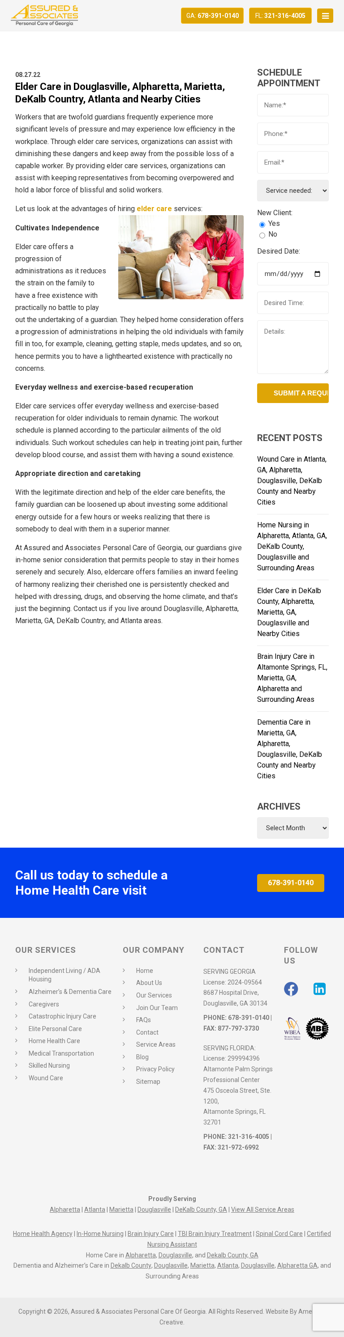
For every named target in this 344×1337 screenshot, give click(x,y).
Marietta (121, 1209)
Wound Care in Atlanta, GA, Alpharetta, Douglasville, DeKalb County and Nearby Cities (292, 480)
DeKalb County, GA (201, 1209)
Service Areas (156, 1044)
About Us (149, 982)
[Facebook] (291, 989)
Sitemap (148, 1081)
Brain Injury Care (151, 1233)
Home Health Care (54, 1040)
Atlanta (94, 1209)
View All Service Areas (262, 1209)
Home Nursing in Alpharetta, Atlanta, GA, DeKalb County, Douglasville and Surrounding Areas (292, 546)
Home (144, 970)
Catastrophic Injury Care (62, 1016)
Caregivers (44, 1004)
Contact (147, 1032)
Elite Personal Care (55, 1028)
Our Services (154, 995)
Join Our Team (157, 1007)
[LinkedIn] (320, 989)
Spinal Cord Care (279, 1233)
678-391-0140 (212, 15)
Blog (142, 1057)
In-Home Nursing (100, 1233)
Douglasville (154, 1209)
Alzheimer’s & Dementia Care (70, 991)
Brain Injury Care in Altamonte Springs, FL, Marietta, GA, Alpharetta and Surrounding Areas (292, 678)
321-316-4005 (280, 15)
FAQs (143, 1019)
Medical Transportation (61, 1053)
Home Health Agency (43, 1233)
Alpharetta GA (297, 1265)
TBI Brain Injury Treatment (215, 1233)
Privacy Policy (155, 1069)
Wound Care (46, 1078)
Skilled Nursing (49, 1065)
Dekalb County (131, 1265)
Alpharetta (65, 1209)
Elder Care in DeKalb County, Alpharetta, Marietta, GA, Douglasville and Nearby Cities (289, 612)
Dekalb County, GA (232, 1255)
